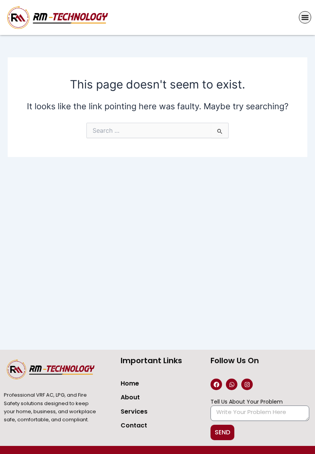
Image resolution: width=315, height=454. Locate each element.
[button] (305, 17)
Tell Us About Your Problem (247, 402)
